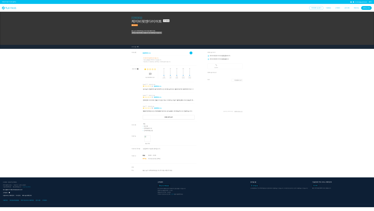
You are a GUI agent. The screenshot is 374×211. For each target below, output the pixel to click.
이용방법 (328, 8)
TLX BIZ (315, 185)
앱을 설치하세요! (361, 2)
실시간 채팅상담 (165, 185)
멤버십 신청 (366, 8)
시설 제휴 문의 (28, 195)
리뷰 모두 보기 (169, 117)
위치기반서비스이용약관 (27, 200)
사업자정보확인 (26, 187)
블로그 (370, 2)
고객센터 (337, 8)
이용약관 (5, 200)
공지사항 (346, 8)
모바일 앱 (255, 185)
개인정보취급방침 (14, 200)
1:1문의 (172, 194)
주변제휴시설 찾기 (316, 8)
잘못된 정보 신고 (238, 111)
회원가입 (356, 8)
